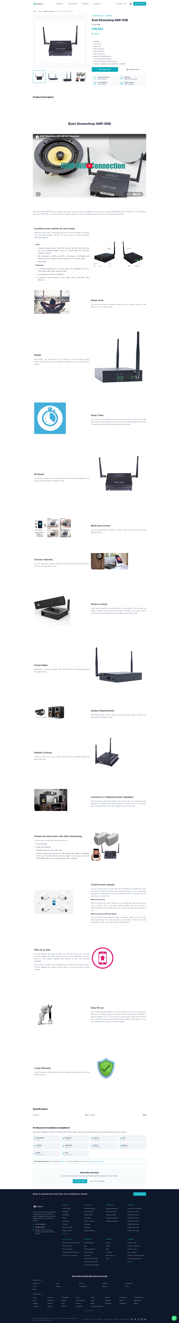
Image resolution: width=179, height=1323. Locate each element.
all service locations (98, 1161)
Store (107, 1258)
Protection (87, 1227)
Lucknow (50, 1297)
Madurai (35, 1303)
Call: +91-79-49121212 (97, 1181)
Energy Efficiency (89, 1230)
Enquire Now (106, 69)
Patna (34, 1289)
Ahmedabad (83, 1286)
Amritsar (49, 1306)
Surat (34, 1300)
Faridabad (108, 1303)
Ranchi (93, 1300)
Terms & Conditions (96, 1319)
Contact (108, 1246)
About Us (108, 1243)
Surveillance (88, 1218)
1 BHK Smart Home (133, 1211)
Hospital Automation (112, 1218)
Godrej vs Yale (131, 1243)
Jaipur (35, 1297)
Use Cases (87, 1255)
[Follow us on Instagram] (138, 1319)
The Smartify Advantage (91, 1265)
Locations (96, 4)
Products (85, 4)
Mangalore (79, 1306)
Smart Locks (66, 1221)
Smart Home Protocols (91, 1261)
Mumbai (81, 1283)
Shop (40, 11)
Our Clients (109, 1252)
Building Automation (112, 1208)
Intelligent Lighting (89, 1208)
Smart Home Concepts (91, 1258)
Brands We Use (110, 1255)
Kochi (78, 1297)
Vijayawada (137, 1300)
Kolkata (58, 1286)
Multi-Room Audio (49, 11)
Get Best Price (134, 69)
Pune (34, 1286)
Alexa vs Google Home (134, 1258)
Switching (65, 1211)
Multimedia (109, 15)
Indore (93, 1297)
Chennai (104, 1283)
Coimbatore (123, 1297)
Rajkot (136, 1303)
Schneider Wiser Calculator (70, 1252)
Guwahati (108, 1300)
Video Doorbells (67, 1227)
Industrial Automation (112, 1221)
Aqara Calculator (67, 1246)
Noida (127, 1286)
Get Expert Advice (80, 1181)
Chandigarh (65, 1297)
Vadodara (50, 1300)
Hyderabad (128, 1283)
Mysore (64, 1306)
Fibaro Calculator (67, 1249)
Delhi (57, 1283)
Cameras (65, 1224)
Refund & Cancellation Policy (121, 1319)
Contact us (63, 1161)
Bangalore (36, 1283)
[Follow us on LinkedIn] (142, 1319)
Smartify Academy (89, 1249)
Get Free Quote (140, 3)
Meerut (78, 1303)
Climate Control (67, 1230)
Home (34, 11)
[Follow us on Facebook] (132, 1319)
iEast (98, 24)
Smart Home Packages (134, 1208)
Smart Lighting (66, 1208)
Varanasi (49, 1303)
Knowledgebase (89, 1243)
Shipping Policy (108, 1319)
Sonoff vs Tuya (132, 1249)
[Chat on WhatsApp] (174, 1318)
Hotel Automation (111, 1215)
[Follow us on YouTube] (145, 1319)
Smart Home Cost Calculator (70, 1243)
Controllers (65, 1215)
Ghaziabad (123, 1303)
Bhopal (64, 1300)
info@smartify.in (40, 1227)
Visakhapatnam (138, 1297)
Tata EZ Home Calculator (69, 1255)
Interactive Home (89, 1221)
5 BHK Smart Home (133, 1224)
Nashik (93, 1303)
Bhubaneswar (80, 1300)
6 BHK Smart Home (133, 1227)
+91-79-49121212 (40, 1224)
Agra (63, 1303)
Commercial (72, 4)
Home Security (88, 1211)
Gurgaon (104, 1286)
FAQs (107, 1249)
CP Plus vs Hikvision (133, 1246)
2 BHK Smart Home (133, 1215)
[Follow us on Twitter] (135, 1319)
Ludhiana (35, 1306)
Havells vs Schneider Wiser (135, 1255)
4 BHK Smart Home (133, 1221)
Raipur (121, 1300)
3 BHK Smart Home (133, 1218)
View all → (65, 1233)
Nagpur (107, 1297)
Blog (85, 1246)
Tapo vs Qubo (131, 1252)
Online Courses (88, 1252)
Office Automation (111, 1211)
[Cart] (130, 4)
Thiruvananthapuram (97, 1306)
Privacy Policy (86, 1319)
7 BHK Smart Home (133, 1230)
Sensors (64, 1218)
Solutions (59, 4)
